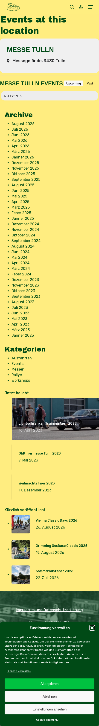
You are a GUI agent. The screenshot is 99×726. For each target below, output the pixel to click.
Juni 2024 (20, 252)
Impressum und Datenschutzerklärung (49, 610)
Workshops (21, 380)
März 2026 (21, 151)
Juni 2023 (20, 313)
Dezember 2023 (25, 279)
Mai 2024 (19, 257)
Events (17, 363)
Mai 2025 (19, 196)
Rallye (17, 375)
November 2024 (25, 229)
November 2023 (25, 285)
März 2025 (21, 207)
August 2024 (23, 246)
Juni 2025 (20, 190)
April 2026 (20, 146)
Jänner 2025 (23, 218)
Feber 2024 (21, 274)
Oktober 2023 (23, 291)
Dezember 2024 (25, 224)
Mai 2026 (19, 140)
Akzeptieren (49, 684)
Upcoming (73, 83)
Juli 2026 (20, 129)
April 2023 (20, 324)
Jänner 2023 (23, 335)
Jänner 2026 (23, 157)
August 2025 (23, 185)
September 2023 (26, 296)
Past (90, 83)
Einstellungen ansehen (50, 709)
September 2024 (26, 241)
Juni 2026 (20, 135)
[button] (92, 628)
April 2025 (20, 202)
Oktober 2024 (23, 235)
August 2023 (23, 302)
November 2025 (25, 168)
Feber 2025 (21, 213)
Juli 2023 (20, 307)
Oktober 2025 (23, 174)
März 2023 (21, 330)
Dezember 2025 (25, 163)
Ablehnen (50, 696)
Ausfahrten (22, 358)
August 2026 (23, 124)
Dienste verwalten (19, 671)
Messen (18, 369)
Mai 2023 (19, 318)
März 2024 (21, 268)
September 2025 (26, 179)
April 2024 (20, 263)
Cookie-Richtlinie (47, 719)
